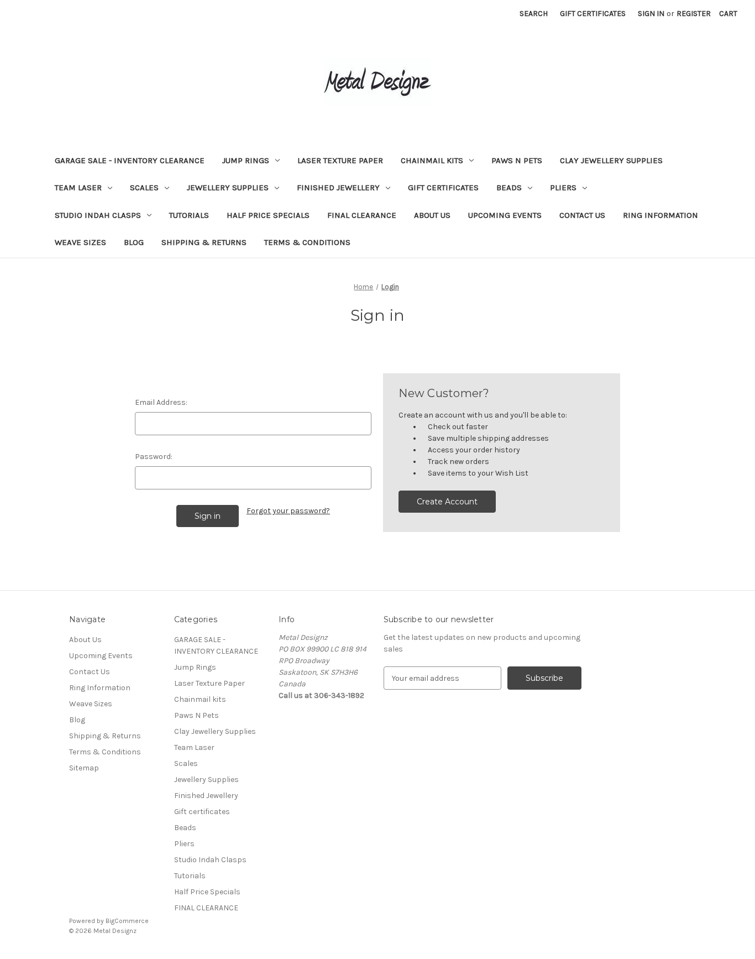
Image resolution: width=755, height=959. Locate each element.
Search (534, 13)
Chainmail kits (432, 160)
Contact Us (582, 215)
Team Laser (78, 187)
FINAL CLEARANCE (361, 215)
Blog (134, 242)
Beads (509, 187)
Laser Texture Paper (340, 160)
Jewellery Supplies (228, 187)
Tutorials (189, 215)
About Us (432, 215)
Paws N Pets (516, 160)
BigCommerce (127, 921)
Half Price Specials (268, 215)
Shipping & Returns (204, 242)
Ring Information (660, 215)
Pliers (563, 187)
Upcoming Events (505, 215)
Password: (153, 456)
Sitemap (84, 768)
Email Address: (161, 402)
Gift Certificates (593, 13)
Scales (144, 187)
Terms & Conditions (307, 242)
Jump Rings (245, 160)
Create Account (447, 502)
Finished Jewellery (338, 187)
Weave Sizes (80, 242)
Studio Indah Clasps (98, 215)
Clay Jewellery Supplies (611, 160)
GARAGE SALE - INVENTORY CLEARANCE (130, 160)
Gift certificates (443, 187)
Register (694, 13)
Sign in (651, 13)
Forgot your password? (288, 510)
